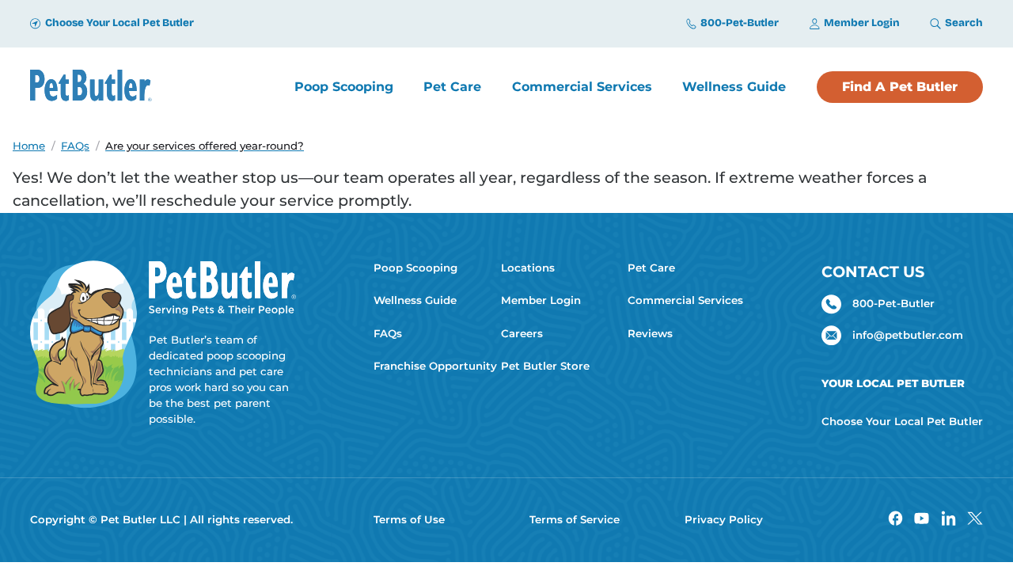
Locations (528, 267)
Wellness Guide (415, 300)
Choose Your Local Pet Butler (902, 421)
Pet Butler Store (545, 365)
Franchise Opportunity (431, 365)
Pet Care (651, 267)
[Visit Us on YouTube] (921, 520)
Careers (522, 333)
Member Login (541, 300)
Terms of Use (409, 519)
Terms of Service (574, 519)
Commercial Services (685, 300)
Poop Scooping (415, 267)
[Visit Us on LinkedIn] (948, 520)
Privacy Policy (724, 519)
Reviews (650, 333)
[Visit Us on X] (974, 520)
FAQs (388, 333)
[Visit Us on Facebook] (895, 520)
